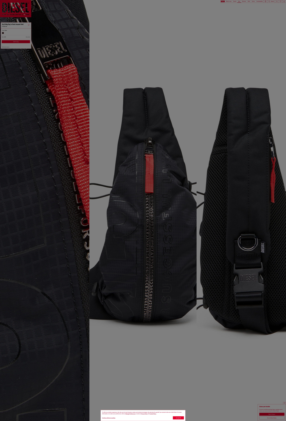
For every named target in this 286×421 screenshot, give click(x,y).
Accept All (178, 417)
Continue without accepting (108, 417)
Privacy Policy (144, 413)
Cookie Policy (153, 413)
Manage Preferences (130, 413)
